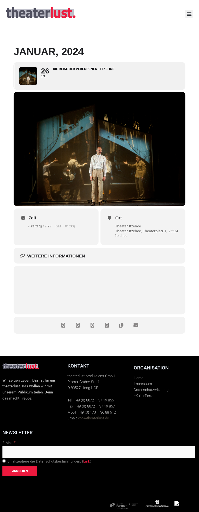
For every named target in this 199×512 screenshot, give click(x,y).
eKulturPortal (144, 396)
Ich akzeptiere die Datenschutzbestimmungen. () (48, 461)
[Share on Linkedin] (92, 325)
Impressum (143, 384)
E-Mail (9, 443)
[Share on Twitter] (78, 325)
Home (138, 378)
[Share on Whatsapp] (107, 325)
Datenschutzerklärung (151, 390)
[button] (189, 14)
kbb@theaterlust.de (93, 418)
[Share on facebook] (63, 325)
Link (86, 461)
